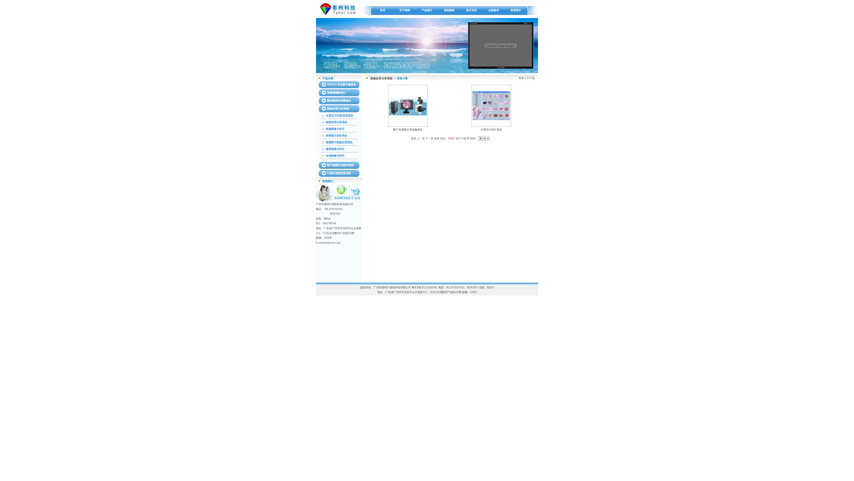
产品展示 (427, 10)
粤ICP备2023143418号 (424, 287)
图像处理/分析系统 (382, 78)
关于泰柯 (404, 10)
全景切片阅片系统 (491, 129)
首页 (382, 10)
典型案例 (449, 10)
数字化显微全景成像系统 (408, 129)
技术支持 (471, 10)
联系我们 (516, 10)
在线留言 (493, 10)
